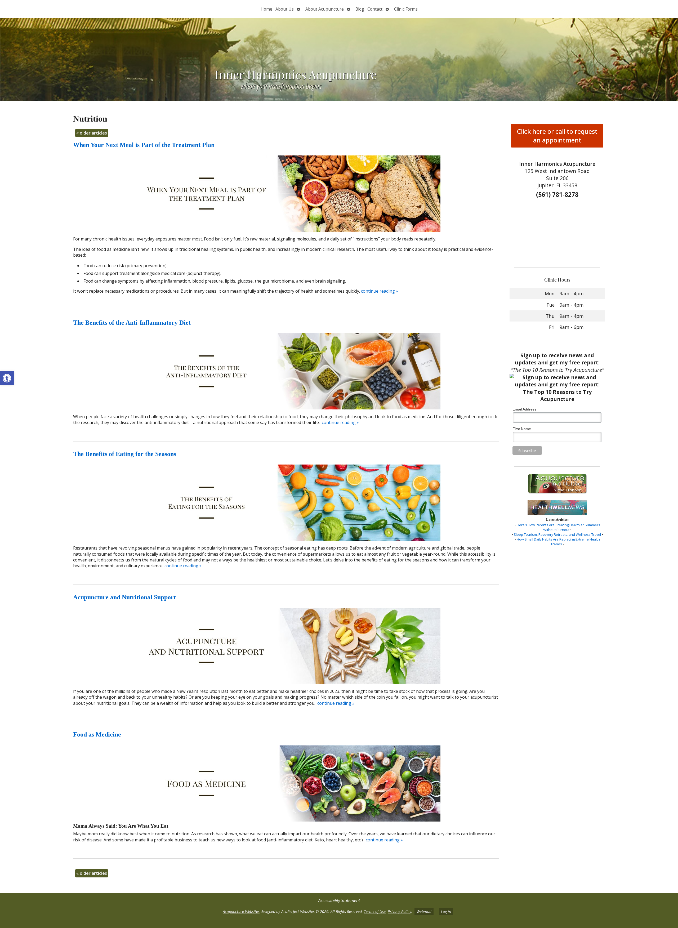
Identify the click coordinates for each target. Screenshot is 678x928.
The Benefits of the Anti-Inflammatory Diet (132, 322)
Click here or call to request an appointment (557, 135)
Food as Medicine (97, 734)
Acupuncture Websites (241, 911)
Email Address (524, 409)
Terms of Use (375, 911)
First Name (521, 429)
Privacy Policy (399, 911)
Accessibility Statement (339, 900)
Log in (446, 911)
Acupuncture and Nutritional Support (124, 597)
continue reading (379, 291)
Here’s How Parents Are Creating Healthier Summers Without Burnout (558, 527)
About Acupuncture (324, 9)
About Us (284, 9)
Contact (374, 9)
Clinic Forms (406, 9)
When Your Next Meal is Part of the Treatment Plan (144, 144)
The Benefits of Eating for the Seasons (124, 453)
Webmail (424, 911)
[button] (7, 378)
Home (266, 9)
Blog (359, 9)
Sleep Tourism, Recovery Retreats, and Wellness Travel (557, 534)
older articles (91, 133)
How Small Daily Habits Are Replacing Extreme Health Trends (558, 541)
